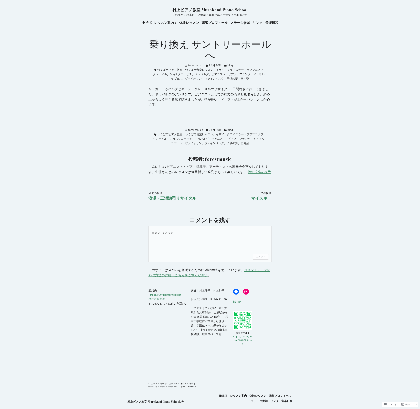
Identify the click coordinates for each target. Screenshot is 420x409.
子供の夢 (232, 79)
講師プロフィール (215, 22)
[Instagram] (246, 292)
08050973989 (156, 299)
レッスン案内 (164, 22)
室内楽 (245, 79)
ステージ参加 (240, 22)
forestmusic (195, 65)
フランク (245, 74)
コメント (260, 256)
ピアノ (232, 74)
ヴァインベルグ (214, 79)
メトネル (258, 74)
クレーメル (160, 74)
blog (230, 65)
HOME (147, 22)
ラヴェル (176, 79)
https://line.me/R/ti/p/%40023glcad (242, 340)
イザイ (220, 70)
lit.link (237, 302)
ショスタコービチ (181, 74)
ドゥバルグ (202, 74)
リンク (258, 22)
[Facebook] (236, 292)
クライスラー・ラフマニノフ (245, 70)
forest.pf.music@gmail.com (164, 295)
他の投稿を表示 (259, 172)
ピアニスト (218, 74)
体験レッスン (189, 22)
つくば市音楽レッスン (199, 70)
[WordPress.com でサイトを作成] (182, 401)
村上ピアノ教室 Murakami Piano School (210, 10)
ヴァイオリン (193, 79)
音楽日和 (271, 22)
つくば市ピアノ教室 (169, 70)
